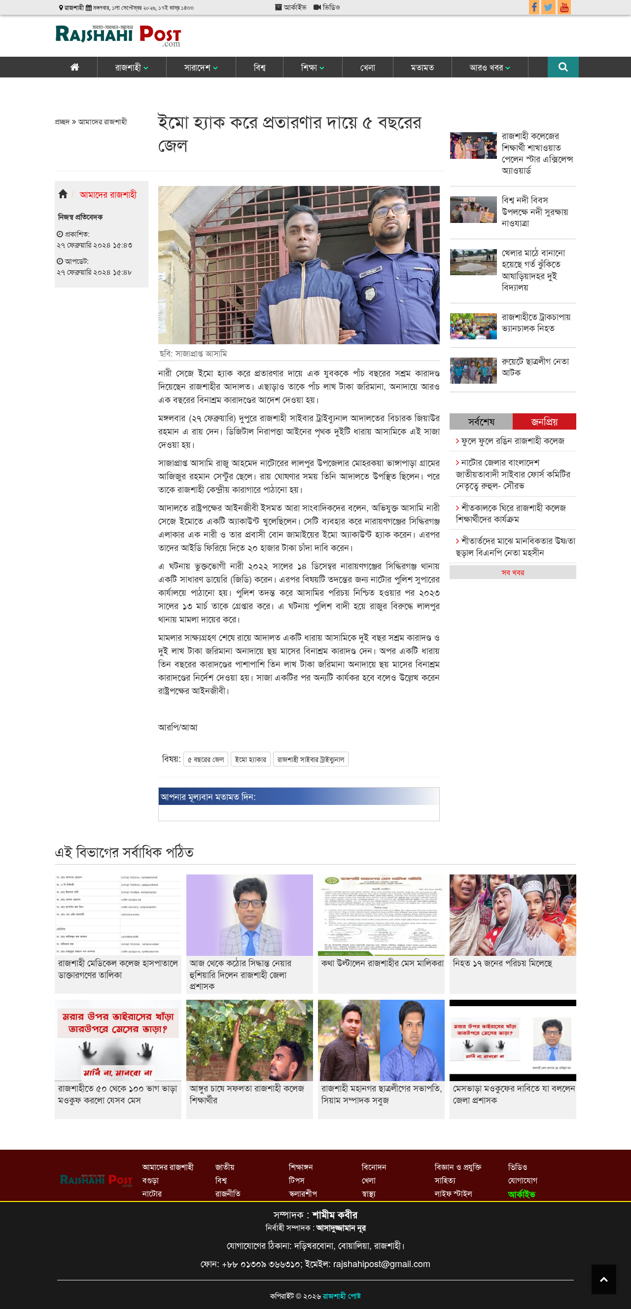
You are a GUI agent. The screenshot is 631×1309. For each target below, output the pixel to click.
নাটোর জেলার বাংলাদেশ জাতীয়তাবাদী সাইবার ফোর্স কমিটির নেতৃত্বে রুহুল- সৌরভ (513, 473)
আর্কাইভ (294, 6)
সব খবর (513, 572)
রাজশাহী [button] (129, 67)
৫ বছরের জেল (206, 759)
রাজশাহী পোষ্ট (342, 1295)
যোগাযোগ (522, 1180)
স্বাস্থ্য (369, 1193)
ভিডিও (330, 6)
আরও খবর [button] (487, 67)
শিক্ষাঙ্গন (301, 1166)
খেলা (367, 67)
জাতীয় (224, 1166)
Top (604, 1279)
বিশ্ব (259, 67)
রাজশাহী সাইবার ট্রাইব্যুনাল (311, 759)
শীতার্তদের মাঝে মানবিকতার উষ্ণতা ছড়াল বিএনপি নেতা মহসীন (515, 546)
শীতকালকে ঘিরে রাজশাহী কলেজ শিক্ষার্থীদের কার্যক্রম (511, 513)
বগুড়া (150, 1180)
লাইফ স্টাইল (453, 1193)
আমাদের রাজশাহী (101, 121)
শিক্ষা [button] (310, 67)
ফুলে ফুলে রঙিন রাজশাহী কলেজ (511, 440)
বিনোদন (374, 1166)
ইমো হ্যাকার (250, 759)
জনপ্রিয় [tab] (544, 421)
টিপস (297, 1180)
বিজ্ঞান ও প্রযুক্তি (458, 1166)
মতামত (422, 67)
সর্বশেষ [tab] (481, 421)
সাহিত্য (445, 1180)
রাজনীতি (228, 1193)
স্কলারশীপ (303, 1193)
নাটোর (152, 1193)
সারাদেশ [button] (198, 67)
